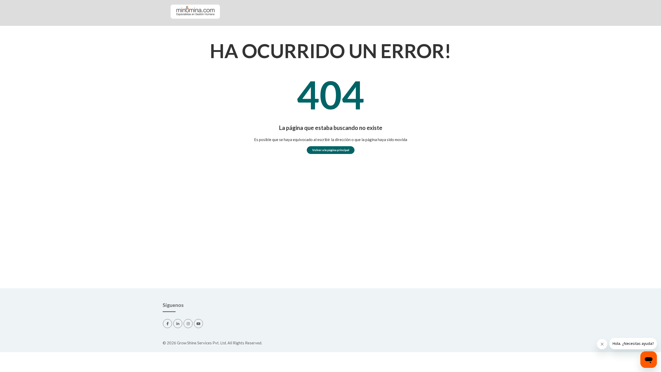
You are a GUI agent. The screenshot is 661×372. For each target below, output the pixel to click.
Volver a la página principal (330, 150)
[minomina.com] (195, 23)
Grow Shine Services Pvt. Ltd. (202, 342)
